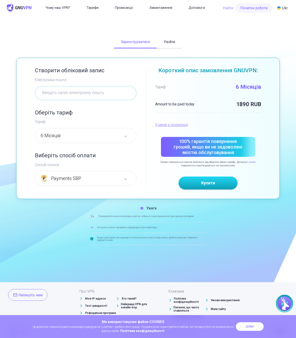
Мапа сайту (218, 309)
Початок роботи (254, 8)
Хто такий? (129, 298)
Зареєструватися (135, 42)
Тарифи (93, 8)
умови (252, 162)
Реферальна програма (100, 313)
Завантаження (160, 8)
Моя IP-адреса (95, 298)
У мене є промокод (171, 125)
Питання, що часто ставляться (186, 309)
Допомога (196, 8)
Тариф (40, 122)
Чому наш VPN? (58, 8)
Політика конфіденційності (186, 300)
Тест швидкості (96, 305)
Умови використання (225, 300)
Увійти (228, 8)
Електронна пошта (50, 80)
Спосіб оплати (47, 165)
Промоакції (124, 8)
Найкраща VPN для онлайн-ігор (134, 306)
